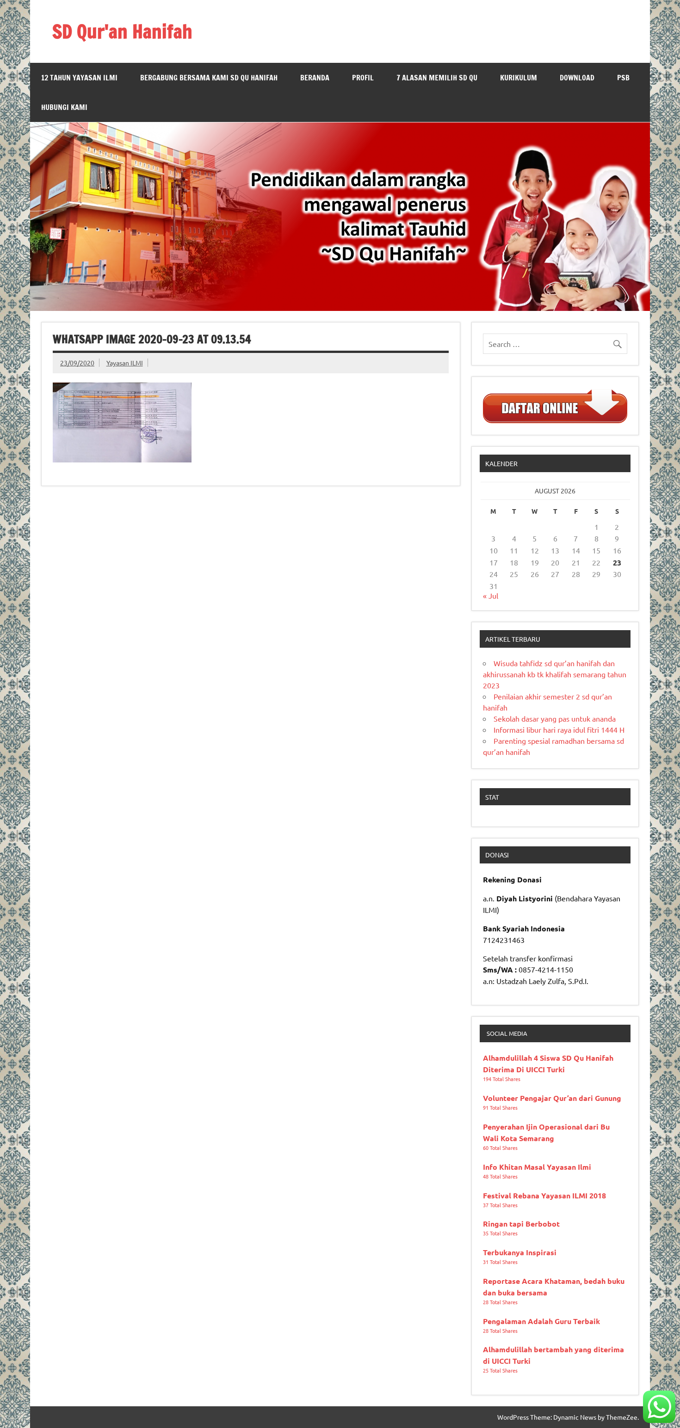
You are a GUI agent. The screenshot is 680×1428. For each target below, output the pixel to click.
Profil (363, 78)
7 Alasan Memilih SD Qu (436, 78)
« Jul (490, 595)
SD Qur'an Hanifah (122, 31)
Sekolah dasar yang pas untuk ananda (555, 718)
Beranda (314, 78)
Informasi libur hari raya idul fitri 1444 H (559, 729)
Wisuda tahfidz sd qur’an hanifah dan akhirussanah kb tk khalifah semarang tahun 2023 (554, 674)
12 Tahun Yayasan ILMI (79, 78)
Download (577, 78)
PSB (623, 78)
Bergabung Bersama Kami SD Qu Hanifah (209, 78)
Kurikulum (518, 78)
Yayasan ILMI (124, 363)
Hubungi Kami (64, 107)
